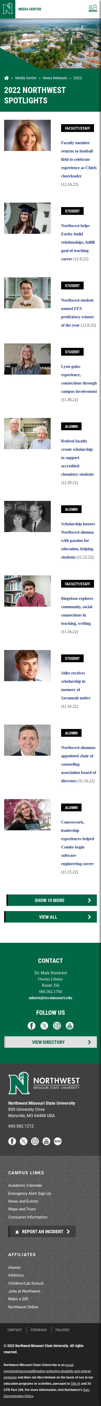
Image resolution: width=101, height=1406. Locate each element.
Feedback (39, 1330)
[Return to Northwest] (7, 9)
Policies (62, 1330)
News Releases (55, 78)
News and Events (23, 1201)
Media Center (29, 8)
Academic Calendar (25, 1185)
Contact (15, 1330)
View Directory (48, 1042)
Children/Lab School (26, 1283)
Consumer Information (27, 1216)
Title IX (75, 1383)
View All (48, 917)
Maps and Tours (22, 1208)
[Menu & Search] (93, 9)
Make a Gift (18, 1298)
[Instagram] (35, 1143)
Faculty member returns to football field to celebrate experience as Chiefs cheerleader (79, 159)
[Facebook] (12, 1143)
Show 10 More (49, 900)
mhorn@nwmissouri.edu (50, 998)
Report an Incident (42, 1231)
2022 (78, 78)
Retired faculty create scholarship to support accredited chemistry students (77, 457)
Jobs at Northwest (24, 1291)
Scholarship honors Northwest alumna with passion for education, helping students (78, 540)
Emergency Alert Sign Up (29, 1193)
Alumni (14, 1267)
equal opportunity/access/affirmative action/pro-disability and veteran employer (47, 1371)
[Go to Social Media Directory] (58, 1143)
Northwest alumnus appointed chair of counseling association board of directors (78, 764)
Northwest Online (23, 1306)
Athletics (16, 1275)
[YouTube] (46, 1143)
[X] (23, 1143)
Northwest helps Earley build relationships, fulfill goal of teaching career (78, 242)
